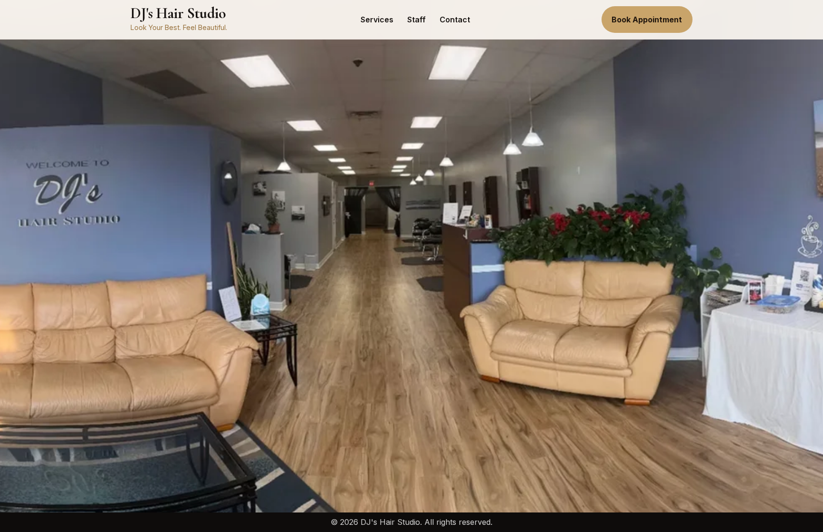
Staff (416, 19)
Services (377, 19)
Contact (455, 19)
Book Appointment (647, 19)
